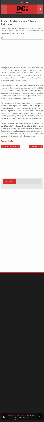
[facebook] (17, 2)
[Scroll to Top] (40, 416)
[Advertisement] (8, 234)
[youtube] (27, 2)
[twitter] (22, 2)
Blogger (26, 420)
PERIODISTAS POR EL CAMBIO (19, 415)
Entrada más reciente (10, 146)
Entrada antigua (36, 146)
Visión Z (9, 181)
